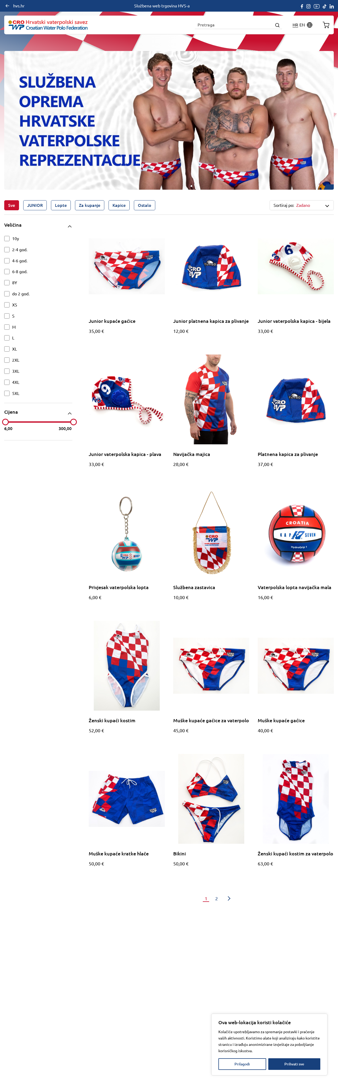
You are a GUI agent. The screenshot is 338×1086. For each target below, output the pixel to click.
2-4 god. (19, 249)
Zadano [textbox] (303, 205)
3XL (15, 371)
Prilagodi (242, 1064)
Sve (11, 205)
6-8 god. (19, 271)
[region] (269, 1044)
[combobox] (312, 205)
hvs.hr (19, 5)
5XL (15, 393)
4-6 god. (19, 260)
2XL (15, 360)
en (302, 24)
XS (14, 304)
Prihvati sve (294, 1064)
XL (14, 349)
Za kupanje (89, 205)
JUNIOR (35, 205)
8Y (14, 282)
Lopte (61, 205)
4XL (15, 382)
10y (15, 238)
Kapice (119, 205)
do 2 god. (21, 293)
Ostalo (144, 205)
